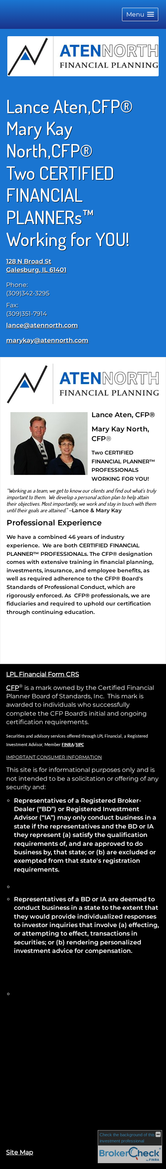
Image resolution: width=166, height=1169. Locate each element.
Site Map (19, 1152)
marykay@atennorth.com (47, 340)
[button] (140, 14)
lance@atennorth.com (42, 325)
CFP (12, 687)
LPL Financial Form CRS (42, 674)
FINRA (68, 745)
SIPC (80, 745)
